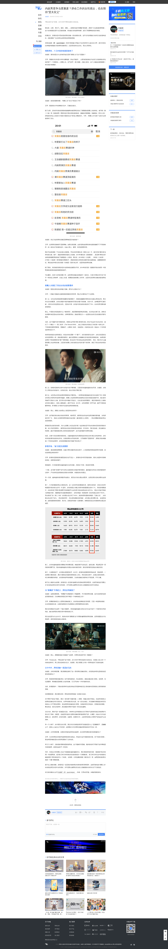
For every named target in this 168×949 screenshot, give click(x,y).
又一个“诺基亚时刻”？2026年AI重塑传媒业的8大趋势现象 (122, 46)
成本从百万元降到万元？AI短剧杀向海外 (54, 894)
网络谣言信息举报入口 (51, 940)
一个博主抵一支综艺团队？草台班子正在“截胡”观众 (96, 913)
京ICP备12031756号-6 (86, 947)
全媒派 (47, 16)
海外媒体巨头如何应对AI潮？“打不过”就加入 (122, 53)
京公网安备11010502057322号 (109, 947)
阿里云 (60, 944)
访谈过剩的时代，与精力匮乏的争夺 (75, 894)
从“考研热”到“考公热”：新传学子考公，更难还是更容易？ (122, 60)
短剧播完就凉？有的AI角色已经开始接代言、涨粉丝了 (96, 874)
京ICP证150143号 (96, 947)
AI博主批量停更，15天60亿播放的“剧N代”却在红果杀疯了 (75, 874)
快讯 (40, 18)
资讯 (40, 22)
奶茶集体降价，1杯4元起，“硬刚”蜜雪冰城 (121, 133)
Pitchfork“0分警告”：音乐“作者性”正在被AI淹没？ (74, 913)
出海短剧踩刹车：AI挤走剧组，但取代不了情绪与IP (54, 874)
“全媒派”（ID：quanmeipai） (67, 772)
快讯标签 (71, 935)
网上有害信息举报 (117, 944)
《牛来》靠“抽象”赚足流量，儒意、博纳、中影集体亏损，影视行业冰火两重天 (54, 913)
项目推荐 (47, 929)
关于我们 (57, 929)
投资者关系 (48, 935)
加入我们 (57, 935)
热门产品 (71, 929)
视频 (40, 29)
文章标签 (71, 932)
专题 (40, 32)
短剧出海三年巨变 (92, 893)
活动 (40, 36)
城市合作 (47, 925)
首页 (40, 15)
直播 (40, 25)
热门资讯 (71, 925)
